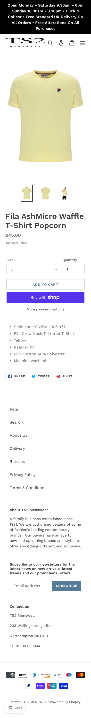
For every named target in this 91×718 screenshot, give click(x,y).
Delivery (17, 448)
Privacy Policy (22, 474)
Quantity (70, 260)
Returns (17, 461)
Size (10, 260)
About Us (18, 435)
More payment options (45, 309)
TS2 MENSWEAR (36, 702)
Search (16, 422)
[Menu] (82, 42)
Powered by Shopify (65, 702)
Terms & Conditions (28, 487)
